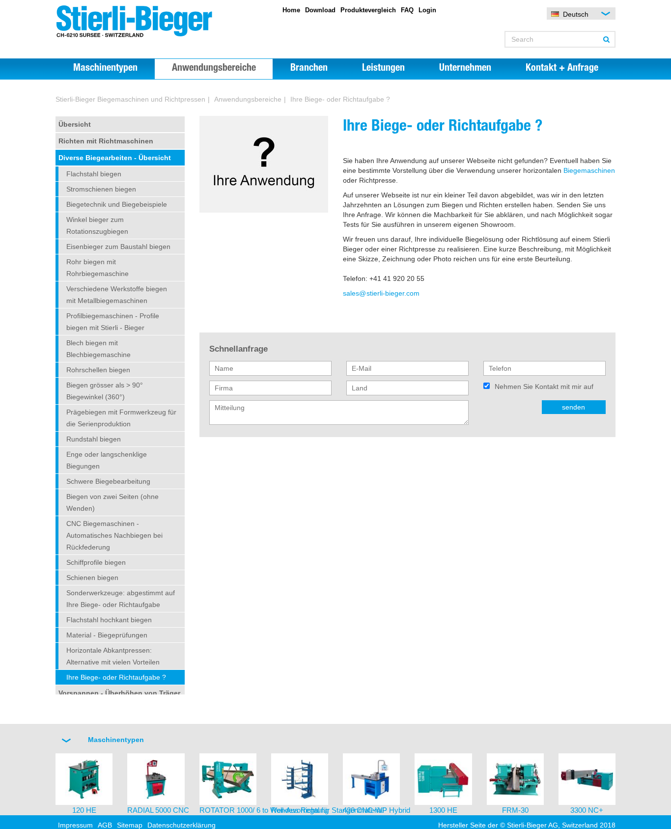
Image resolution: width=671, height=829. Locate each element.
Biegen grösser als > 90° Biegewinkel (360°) (104, 391)
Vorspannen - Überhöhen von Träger (119, 693)
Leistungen (383, 69)
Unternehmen (465, 69)
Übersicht (74, 124)
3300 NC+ (586, 810)
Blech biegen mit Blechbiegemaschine (98, 349)
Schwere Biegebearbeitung (108, 481)
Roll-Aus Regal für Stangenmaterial (327, 810)
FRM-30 (515, 810)
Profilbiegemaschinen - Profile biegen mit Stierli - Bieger (112, 322)
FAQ (407, 10)
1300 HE (443, 810)
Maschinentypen (105, 69)
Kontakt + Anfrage (562, 69)
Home (291, 10)
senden (573, 407)
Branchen (309, 69)
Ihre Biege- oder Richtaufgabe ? (340, 99)
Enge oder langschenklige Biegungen (106, 460)
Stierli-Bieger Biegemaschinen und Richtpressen (130, 99)
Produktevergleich (368, 10)
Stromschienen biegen (101, 189)
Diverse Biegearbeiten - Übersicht (114, 158)
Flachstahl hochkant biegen (109, 620)
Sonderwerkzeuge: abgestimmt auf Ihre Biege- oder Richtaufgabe (120, 598)
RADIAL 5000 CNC (158, 810)
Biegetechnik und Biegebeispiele (116, 204)
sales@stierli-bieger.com (381, 293)
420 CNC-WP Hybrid (376, 810)
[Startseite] (144, 21)
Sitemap (129, 825)
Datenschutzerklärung (181, 825)
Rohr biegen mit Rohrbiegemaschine (97, 267)
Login (427, 10)
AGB (105, 825)
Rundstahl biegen (93, 439)
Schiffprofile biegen (96, 562)
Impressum (75, 825)
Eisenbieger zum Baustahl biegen (118, 246)
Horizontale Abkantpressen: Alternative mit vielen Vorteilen (113, 656)
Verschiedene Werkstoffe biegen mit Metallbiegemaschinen (116, 294)
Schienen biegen (92, 577)
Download (320, 10)
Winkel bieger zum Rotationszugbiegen (97, 225)
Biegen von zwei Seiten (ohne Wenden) (112, 502)
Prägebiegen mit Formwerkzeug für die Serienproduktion (121, 418)
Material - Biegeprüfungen (106, 635)
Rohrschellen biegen (98, 370)
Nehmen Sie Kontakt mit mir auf (544, 386)
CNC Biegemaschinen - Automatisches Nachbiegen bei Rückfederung (114, 535)
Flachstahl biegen (93, 174)
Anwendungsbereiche (214, 69)
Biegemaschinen (589, 170)
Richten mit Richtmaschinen (105, 141)
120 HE (84, 810)
